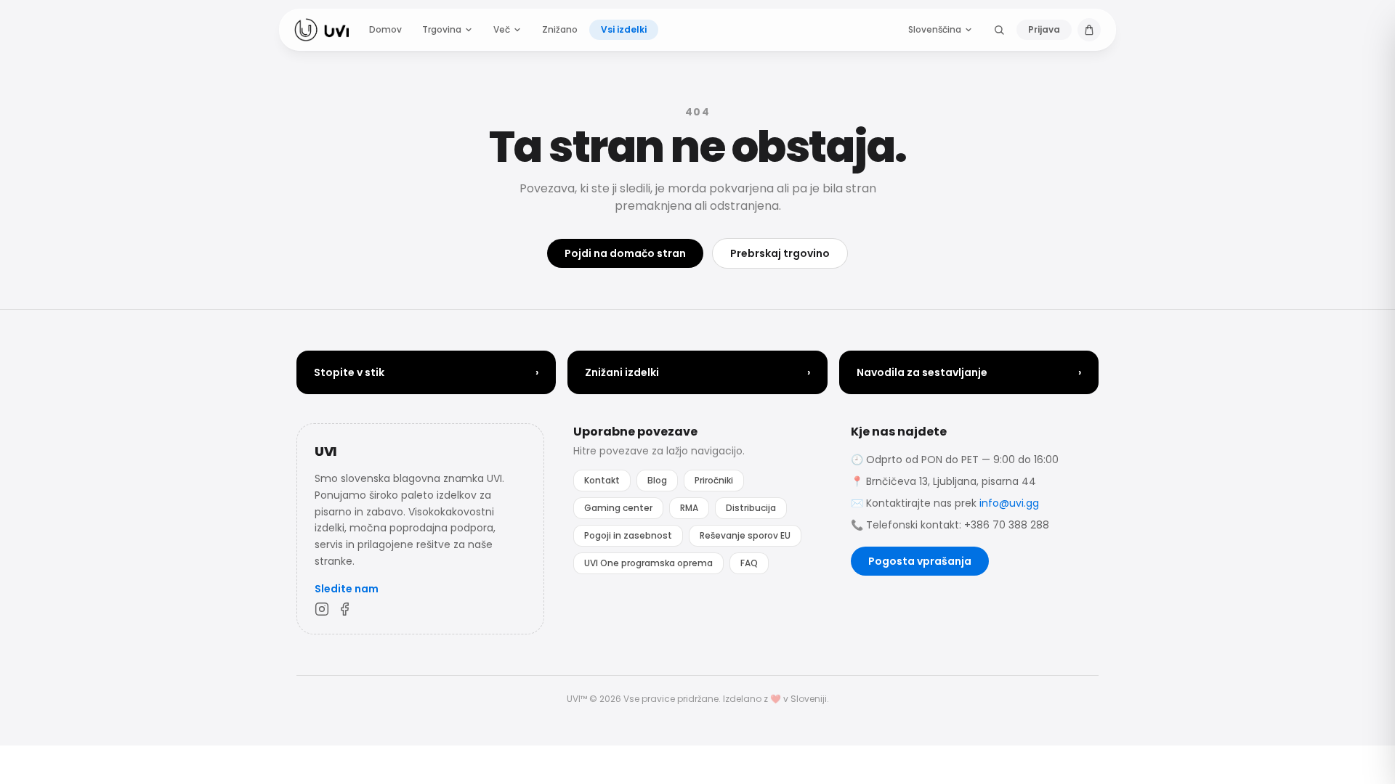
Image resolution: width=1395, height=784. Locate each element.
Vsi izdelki (624, 29)
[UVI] (321, 29)
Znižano (560, 29)
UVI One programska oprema (648, 563)
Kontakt (602, 480)
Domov (385, 29)
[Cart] (1089, 29)
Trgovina (441, 29)
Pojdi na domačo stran (625, 253)
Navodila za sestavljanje (969, 372)
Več (501, 29)
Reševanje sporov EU (745, 535)
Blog (657, 480)
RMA (689, 508)
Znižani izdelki (697, 372)
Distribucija (751, 508)
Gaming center (618, 508)
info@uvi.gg (1009, 503)
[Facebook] (345, 609)
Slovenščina (934, 29)
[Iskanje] (999, 29)
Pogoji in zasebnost (628, 535)
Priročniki (714, 480)
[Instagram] (322, 609)
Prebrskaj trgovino (780, 253)
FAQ (749, 563)
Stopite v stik (426, 372)
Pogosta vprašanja (919, 561)
